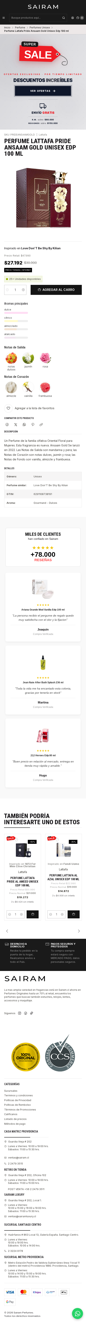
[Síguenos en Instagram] (19, 1013)
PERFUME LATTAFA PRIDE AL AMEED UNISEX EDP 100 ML (22, 881)
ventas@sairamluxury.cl (22, 1216)
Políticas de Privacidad (17, 1100)
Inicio (7, 27)
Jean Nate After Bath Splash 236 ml (43, 682)
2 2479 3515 (15, 1163)
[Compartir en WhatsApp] (24, 425)
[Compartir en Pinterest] (33, 425)
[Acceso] (72, 17)
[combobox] (38, 18)
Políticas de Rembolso (17, 1104)
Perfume (20, 27)
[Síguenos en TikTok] (31, 1013)
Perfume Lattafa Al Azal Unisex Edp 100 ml (63, 877)
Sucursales (10, 1090)
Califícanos (10, 1114)
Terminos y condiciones (18, 1095)
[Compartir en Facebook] (7, 425)
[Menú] (3, 17)
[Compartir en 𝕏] (16, 425)
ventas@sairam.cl (18, 1157)
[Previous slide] (7, 931)
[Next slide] (79, 931)
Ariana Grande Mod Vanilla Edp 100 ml (43, 609)
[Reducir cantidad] (7, 290)
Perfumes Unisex (40, 27)
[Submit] (63, 18)
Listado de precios (15, 1118)
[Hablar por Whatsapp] (77, 1313)
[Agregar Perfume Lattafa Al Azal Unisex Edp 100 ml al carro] (74, 914)
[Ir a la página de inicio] (43, 7)
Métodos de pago (15, 1123)
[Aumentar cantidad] (23, 290)
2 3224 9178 (15, 1250)
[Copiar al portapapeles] (41, 425)
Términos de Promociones (20, 1109)
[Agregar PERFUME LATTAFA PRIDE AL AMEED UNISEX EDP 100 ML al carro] (33, 914)
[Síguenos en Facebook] (25, 1013)
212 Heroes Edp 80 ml (43, 755)
